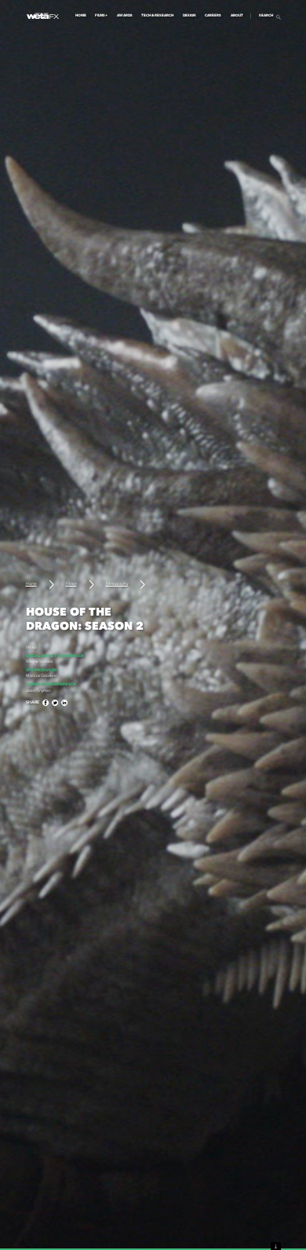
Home (80, 15)
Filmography (117, 584)
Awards (125, 15)
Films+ (101, 15)
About (237, 15)
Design (189, 15)
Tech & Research (157, 15)
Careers (213, 15)
